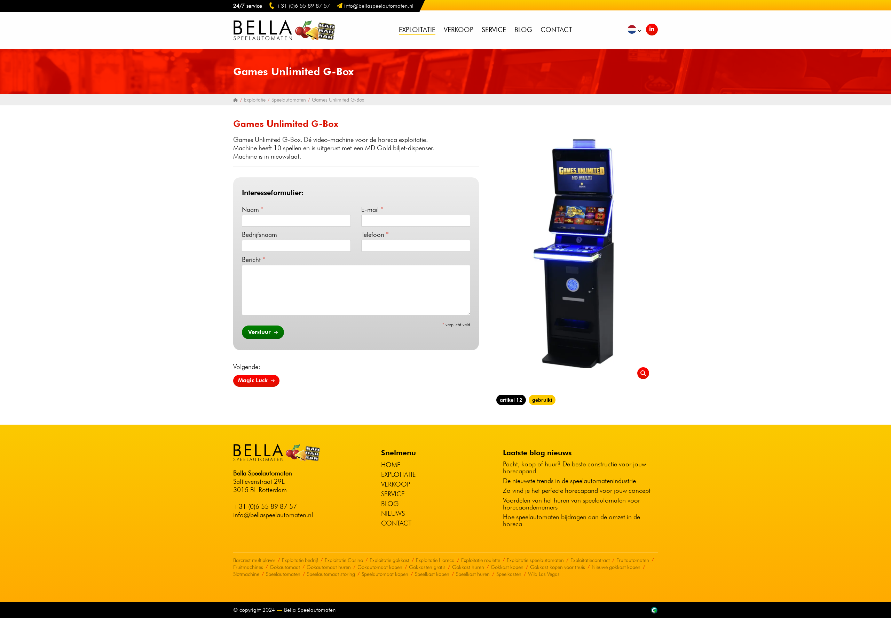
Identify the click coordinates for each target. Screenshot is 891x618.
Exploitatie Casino (344, 560)
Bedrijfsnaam (259, 234)
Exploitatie (417, 29)
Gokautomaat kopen (379, 567)
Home (391, 464)
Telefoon (375, 234)
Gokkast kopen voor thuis (557, 567)
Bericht (253, 259)
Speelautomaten (283, 574)
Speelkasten (508, 574)
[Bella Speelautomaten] (235, 100)
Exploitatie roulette (480, 560)
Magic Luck (253, 380)
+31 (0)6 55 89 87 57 (265, 506)
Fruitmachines (248, 567)
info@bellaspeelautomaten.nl (273, 515)
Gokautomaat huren (329, 567)
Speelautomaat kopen (385, 574)
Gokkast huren (468, 567)
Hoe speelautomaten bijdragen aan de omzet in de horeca (571, 520)
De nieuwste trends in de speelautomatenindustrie (569, 480)
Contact (556, 29)
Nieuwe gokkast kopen (616, 567)
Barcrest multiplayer (254, 560)
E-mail (372, 209)
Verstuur (260, 332)
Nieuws (393, 513)
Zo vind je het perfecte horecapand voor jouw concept (576, 490)
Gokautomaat (285, 567)
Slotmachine (246, 574)
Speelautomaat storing (331, 574)
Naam (252, 209)
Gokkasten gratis (427, 567)
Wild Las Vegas (544, 574)
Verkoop (458, 29)
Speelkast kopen (432, 574)
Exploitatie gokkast (389, 560)
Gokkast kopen (507, 567)
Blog (523, 29)
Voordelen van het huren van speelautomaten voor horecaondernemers (571, 503)
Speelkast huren (473, 574)
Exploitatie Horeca (435, 560)
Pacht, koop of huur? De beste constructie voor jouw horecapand (574, 467)
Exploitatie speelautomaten (535, 560)
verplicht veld (456, 324)
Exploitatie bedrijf (300, 560)
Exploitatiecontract (590, 560)
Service (494, 29)
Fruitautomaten (632, 560)
